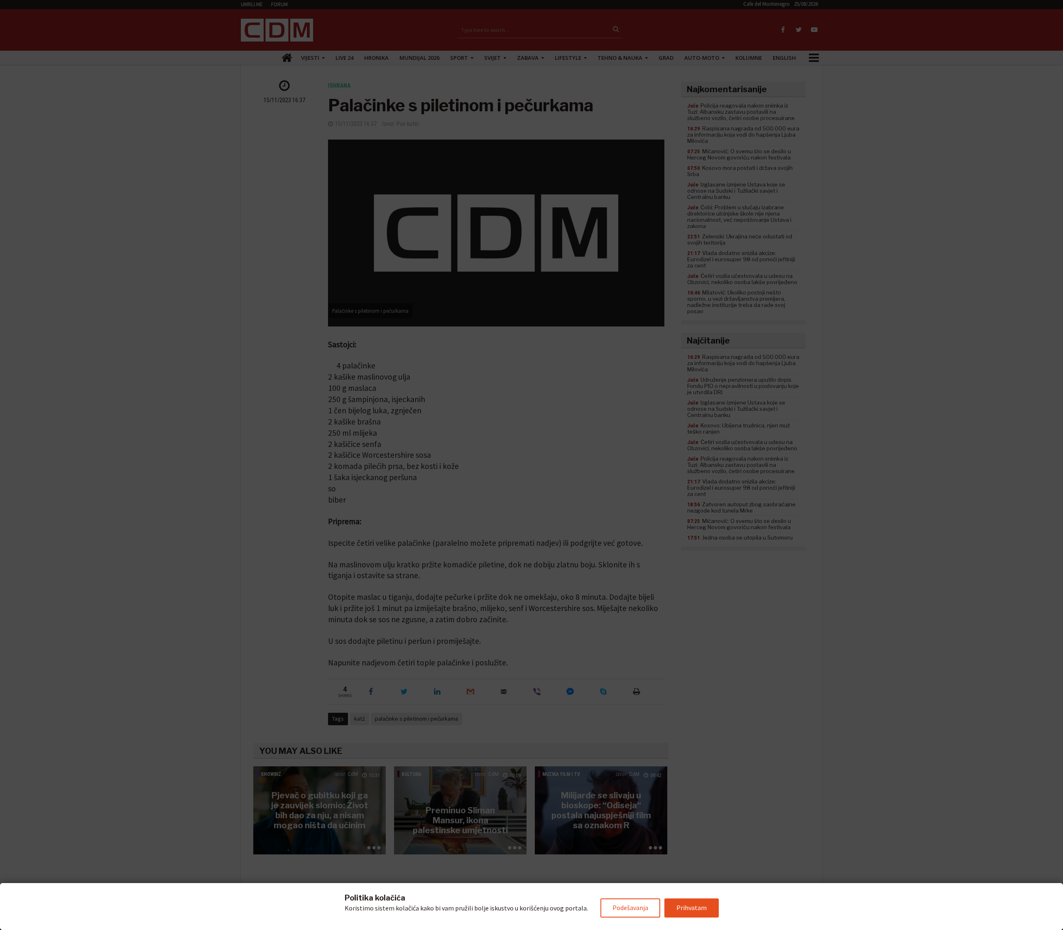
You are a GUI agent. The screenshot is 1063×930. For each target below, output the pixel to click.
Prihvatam (691, 907)
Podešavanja (630, 907)
